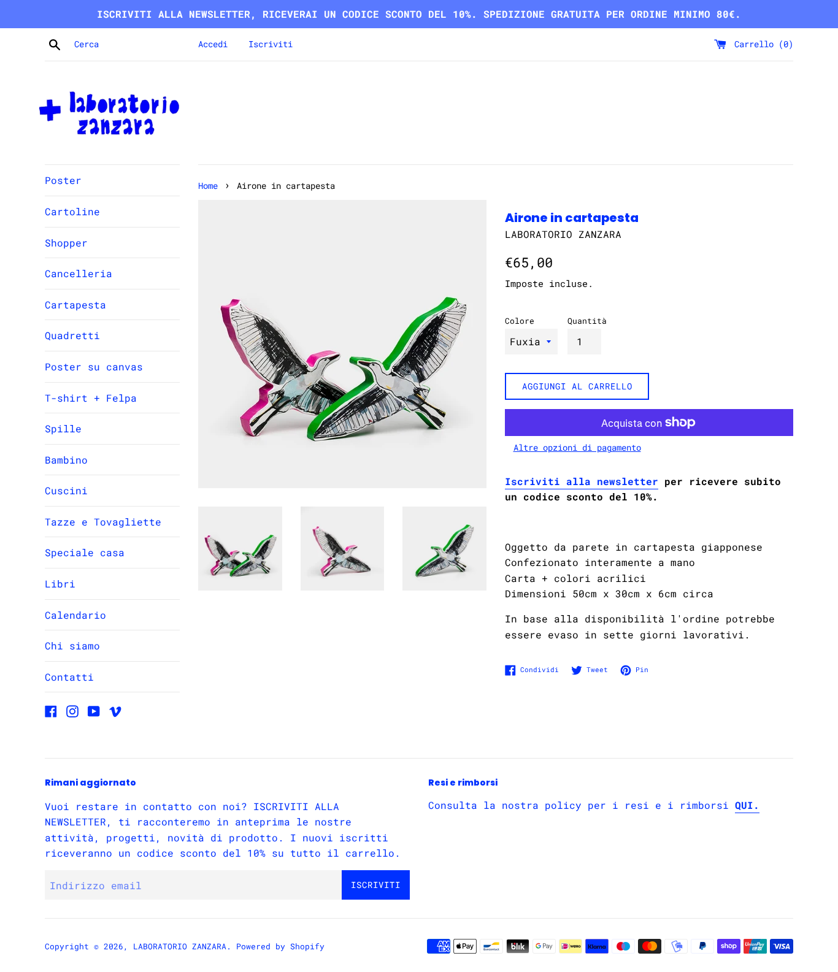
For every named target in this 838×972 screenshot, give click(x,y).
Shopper (66, 242)
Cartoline (72, 211)
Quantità (587, 321)
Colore (519, 321)
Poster (63, 180)
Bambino (66, 459)
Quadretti (72, 335)
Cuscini (66, 490)
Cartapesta (75, 304)
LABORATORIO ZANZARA (179, 946)
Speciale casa (85, 552)
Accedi (213, 44)
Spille (63, 428)
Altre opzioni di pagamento (577, 447)
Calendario (75, 614)
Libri (60, 583)
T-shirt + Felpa (91, 397)
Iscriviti (270, 44)
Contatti (69, 676)
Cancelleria (78, 273)
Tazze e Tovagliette (103, 521)
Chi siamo (72, 645)
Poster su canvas (94, 366)
